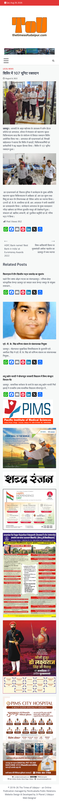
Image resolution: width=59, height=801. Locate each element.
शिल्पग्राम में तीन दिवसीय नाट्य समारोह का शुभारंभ (23, 274)
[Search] (53, 61)
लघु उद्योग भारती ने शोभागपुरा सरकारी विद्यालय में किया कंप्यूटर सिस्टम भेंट (28, 378)
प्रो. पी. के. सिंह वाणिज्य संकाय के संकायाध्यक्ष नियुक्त (25, 343)
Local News (8, 69)
